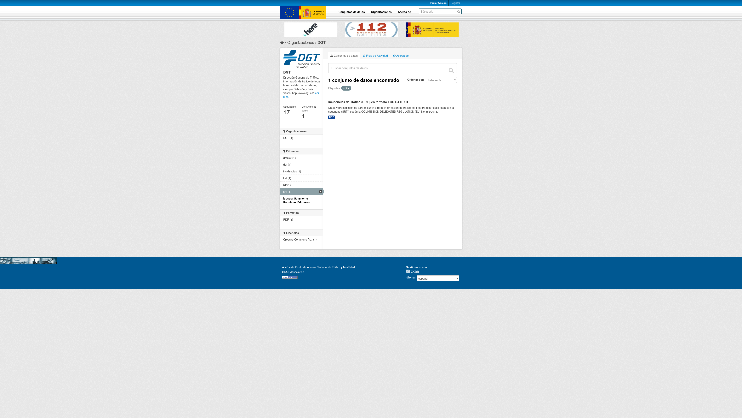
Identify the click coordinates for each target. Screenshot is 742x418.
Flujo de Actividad (376, 55)
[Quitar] (348, 88)
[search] (451, 70)
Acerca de (404, 12)
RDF (331, 117)
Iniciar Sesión (438, 3)
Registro (455, 3)
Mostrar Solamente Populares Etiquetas (296, 200)
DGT (321, 42)
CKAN (413, 271)
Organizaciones (381, 12)
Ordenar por (415, 79)
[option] (310, 29)
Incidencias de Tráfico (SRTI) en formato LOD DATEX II (368, 102)
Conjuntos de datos (352, 12)
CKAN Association (293, 272)
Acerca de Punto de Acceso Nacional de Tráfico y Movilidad (318, 267)
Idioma (410, 277)
